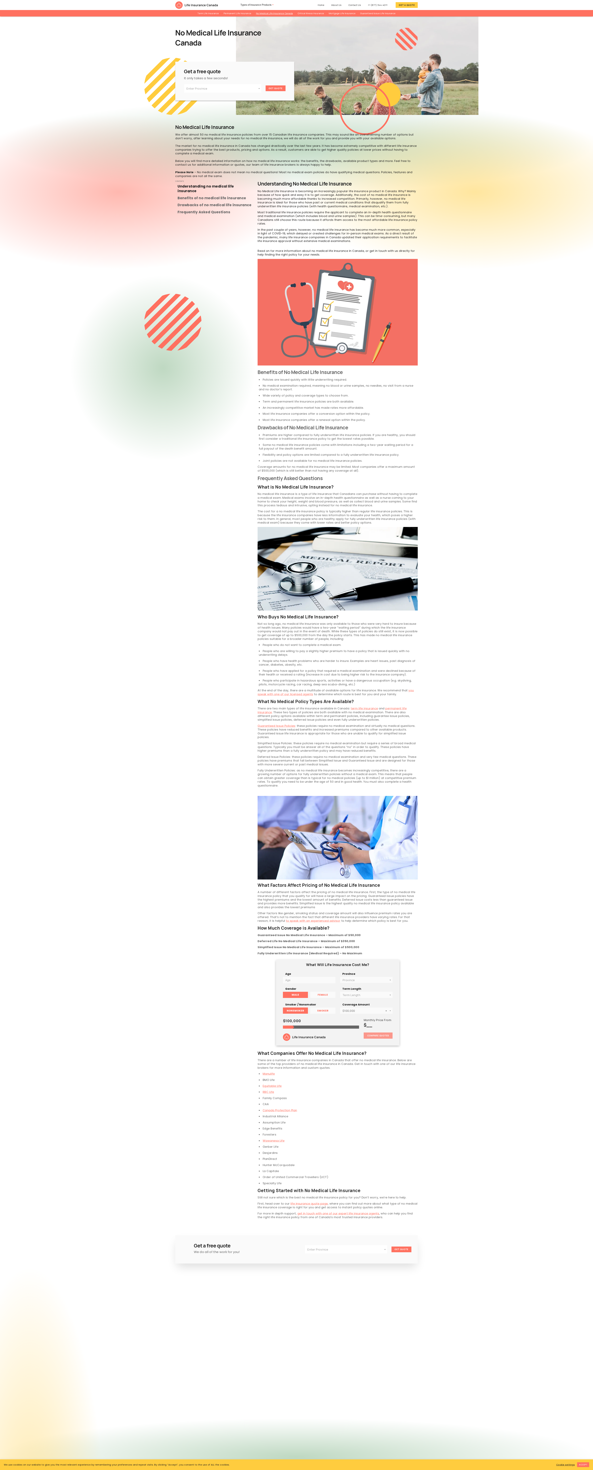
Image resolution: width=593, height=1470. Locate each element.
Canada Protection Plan (280, 1110)
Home (321, 5)
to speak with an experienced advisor (313, 921)
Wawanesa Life (274, 1141)
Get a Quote (407, 5)
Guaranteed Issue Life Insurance (378, 13)
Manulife (269, 1074)
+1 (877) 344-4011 (378, 5)
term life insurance (364, 708)
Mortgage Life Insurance (342, 13)
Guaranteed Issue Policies (276, 726)
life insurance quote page (309, 1204)
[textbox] (222, 88)
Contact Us (354, 5)
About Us (336, 5)
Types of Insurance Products (255, 5)
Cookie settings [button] (565, 1464)
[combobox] (222, 88)
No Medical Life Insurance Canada (274, 13)
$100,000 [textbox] (365, 1011)
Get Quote (275, 88)
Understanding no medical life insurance (206, 189)
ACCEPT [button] (583, 1464)
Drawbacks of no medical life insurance (214, 204)
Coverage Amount (356, 1004)
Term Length (351, 989)
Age (288, 974)
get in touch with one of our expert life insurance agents (338, 1213)
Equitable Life (272, 1086)
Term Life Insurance (208, 13)
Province (348, 974)
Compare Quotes (378, 1035)
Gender (290, 989)
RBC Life (268, 1092)
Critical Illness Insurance (311, 13)
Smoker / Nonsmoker (300, 1004)
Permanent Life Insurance (237, 13)
